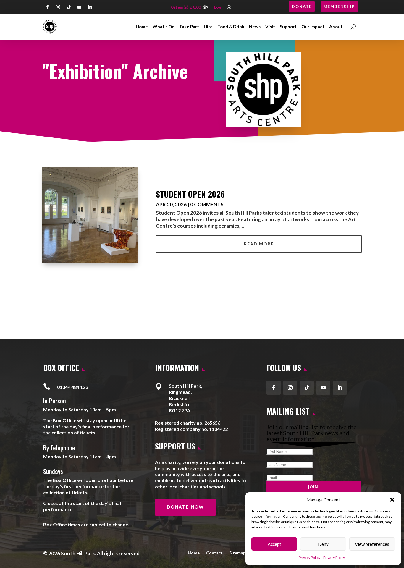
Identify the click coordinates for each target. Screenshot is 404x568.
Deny (323, 544)
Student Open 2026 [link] (190, 194)
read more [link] (259, 243)
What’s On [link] (163, 26)
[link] (49, 26)
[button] (392, 500)
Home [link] (142, 26)
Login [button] (219, 6)
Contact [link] (214, 552)
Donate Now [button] (185, 506)
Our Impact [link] (312, 26)
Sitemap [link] (237, 552)
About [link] (335, 26)
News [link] (255, 26)
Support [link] (288, 26)
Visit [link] (270, 26)
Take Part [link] (189, 26)
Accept (274, 544)
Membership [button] (339, 6)
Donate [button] (302, 6)
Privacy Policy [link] (309, 557)
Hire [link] (208, 26)
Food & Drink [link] (230, 26)
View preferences (372, 544)
